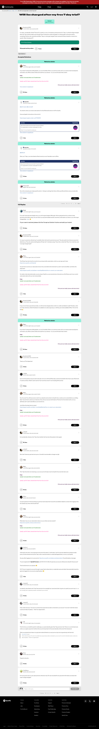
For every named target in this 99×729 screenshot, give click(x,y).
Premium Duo (65, 706)
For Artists (36, 703)
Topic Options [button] (22, 53)
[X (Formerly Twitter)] (89, 701)
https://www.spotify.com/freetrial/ (28, 263)
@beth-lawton (23, 107)
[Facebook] (94, 701)
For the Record (23, 709)
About (21, 703)
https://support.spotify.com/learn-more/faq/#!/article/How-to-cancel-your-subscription (40, 407)
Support (50, 703)
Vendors (36, 715)
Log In (91, 7)
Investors (36, 712)
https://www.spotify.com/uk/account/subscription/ (51, 558)
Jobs (21, 706)
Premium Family (65, 709)
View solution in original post (26, 87)
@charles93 (24, 634)
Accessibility (44, 726)
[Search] (87, 7)
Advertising (37, 709)
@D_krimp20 (30, 107)
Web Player (50, 706)
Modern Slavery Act (53, 726)
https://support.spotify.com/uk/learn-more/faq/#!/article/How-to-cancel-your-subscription (41, 270)
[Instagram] (85, 701)
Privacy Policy (21, 726)
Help (39, 7)
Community (9, 7)
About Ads (38, 726)
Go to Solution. (28, 42)
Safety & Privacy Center (12, 726)
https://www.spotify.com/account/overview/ (30, 522)
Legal (4, 726)
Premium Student (66, 712)
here (28, 219)
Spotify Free (65, 715)
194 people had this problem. (27, 48)
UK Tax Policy (62, 726)
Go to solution (50, 22)
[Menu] (96, 7)
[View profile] (21, 28)
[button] (79, 28)
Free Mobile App (52, 709)
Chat (49, 7)
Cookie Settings (30, 726)
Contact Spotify (51, 712)
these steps (58, 3)
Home (9, 10)
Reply (75, 49)
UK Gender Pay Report (71, 726)
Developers (37, 706)
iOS (16, 10)
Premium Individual (66, 703)
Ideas (59, 7)
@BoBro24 (22, 152)
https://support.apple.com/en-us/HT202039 (30, 118)
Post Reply (75, 689)
